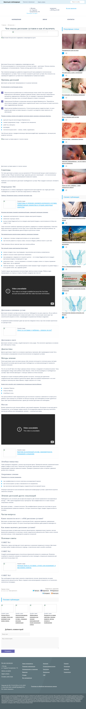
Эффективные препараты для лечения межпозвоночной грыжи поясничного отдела (35, 620)
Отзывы (24, 675)
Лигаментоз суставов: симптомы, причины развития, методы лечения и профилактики (50, 619)
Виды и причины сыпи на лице (70, 117)
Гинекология (67, 672)
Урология (45, 663)
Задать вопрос (41, 2)
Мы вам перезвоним (71, 8)
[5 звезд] (7, 590)
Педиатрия (67, 666)
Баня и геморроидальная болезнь (71, 266)
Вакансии (24, 672)
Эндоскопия (46, 672)
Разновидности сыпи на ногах (70, 50)
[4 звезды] (6, 590)
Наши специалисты (27, 663)
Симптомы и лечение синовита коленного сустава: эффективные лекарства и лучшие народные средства (37, 205)
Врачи (45, 19)
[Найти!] (83, 2)
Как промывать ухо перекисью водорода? (73, 95)
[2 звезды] (3, 590)
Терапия (66, 663)
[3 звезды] (5, 590)
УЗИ (44, 675)
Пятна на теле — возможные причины (72, 139)
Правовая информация (29, 2)
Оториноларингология (49, 666)
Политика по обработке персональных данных (44, 686)
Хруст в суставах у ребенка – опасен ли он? (34, 330)
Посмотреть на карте (32, 13)
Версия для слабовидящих (12, 2)
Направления (16, 19)
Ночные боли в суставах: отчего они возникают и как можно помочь (7, 618)
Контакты (70, 19)
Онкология (46, 669)
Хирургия (66, 669)
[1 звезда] (2, 590)
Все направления (27, 678)
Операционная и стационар (30, 669)
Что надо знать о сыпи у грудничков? (72, 72)
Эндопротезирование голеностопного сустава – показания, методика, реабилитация (21, 619)
